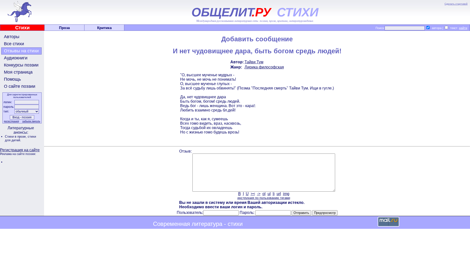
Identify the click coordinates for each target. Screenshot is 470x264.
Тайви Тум (254, 62)
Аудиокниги (15, 57)
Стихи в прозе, (16, 136)
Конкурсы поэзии (21, 65)
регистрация (11, 121)
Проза (64, 28)
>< (253, 194)
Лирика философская (264, 67)
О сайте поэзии (19, 86)
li (274, 194)
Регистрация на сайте (20, 150)
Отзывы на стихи (21, 50)
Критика (104, 28)
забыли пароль (31, 121)
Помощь (12, 79)
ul (269, 194)
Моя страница (18, 72)
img (286, 194)
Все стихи (14, 43)
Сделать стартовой (456, 3)
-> (258, 194)
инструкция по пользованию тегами (263, 198)
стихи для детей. (20, 138)
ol (264, 194)
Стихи (22, 27)
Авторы (11, 36)
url (279, 194)
